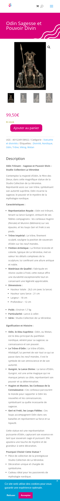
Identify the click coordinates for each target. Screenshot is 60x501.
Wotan (30, 147)
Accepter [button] (26, 495)
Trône (15, 147)
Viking (23, 147)
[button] (49, 47)
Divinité (37, 143)
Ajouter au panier (26, 128)
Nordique (47, 143)
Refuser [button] (11, 495)
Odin (8, 147)
